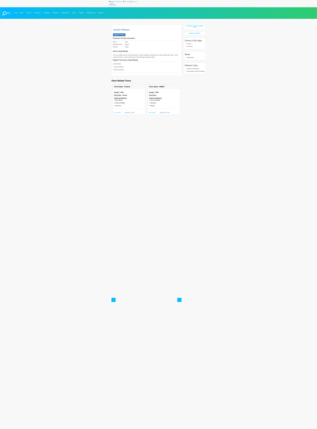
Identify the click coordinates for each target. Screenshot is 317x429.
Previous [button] (113, 300)
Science (28, 12)
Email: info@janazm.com (131, 1)
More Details (117, 112)
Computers (37, 12)
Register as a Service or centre (116, 2)
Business (55, 12)
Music (74, 12)
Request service (91, 12)
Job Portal (100, 12)
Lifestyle (81, 12)
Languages (47, 12)
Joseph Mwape (121, 29)
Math (21, 12)
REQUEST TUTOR (119, 35)
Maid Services (65, 12)
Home (16, 12)
